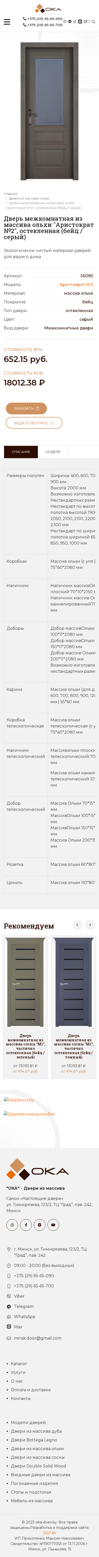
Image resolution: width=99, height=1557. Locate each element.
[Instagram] (85, 21)
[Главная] (48, 8)
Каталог (19, 1363)
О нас (17, 1381)
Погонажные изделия (34, 1483)
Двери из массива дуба (36, 1431)
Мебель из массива (32, 1500)
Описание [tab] (21, 452)
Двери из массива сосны (38, 1457)
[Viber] (65, 21)
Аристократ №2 (76, 284)
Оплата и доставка (31, 1389)
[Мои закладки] (88, 21)
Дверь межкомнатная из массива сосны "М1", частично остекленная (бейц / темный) (73, 1046)
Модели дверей (28, 1422)
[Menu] (7, 22)
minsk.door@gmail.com (37, 1338)
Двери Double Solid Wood (38, 1466)
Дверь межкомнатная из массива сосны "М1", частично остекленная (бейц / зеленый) (25, 1046)
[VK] (39, 1225)
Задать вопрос (32, 423)
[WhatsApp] (74, 21)
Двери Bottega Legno (34, 1440)
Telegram (24, 1306)
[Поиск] (93, 22)
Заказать (25, 408)
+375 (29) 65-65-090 (44, 19)
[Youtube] (53, 1225)
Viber (19, 1296)
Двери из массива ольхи (29, 198)
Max (18, 1326)
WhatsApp (25, 1316)
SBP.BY (49, 1533)
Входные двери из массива (40, 1474)
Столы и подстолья (31, 1492)
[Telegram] (70, 21)
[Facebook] (26, 1225)
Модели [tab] (53, 452)
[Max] (80, 22)
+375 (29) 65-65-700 (44, 25)
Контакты (21, 1398)
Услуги (18, 1372)
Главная (10, 194)
